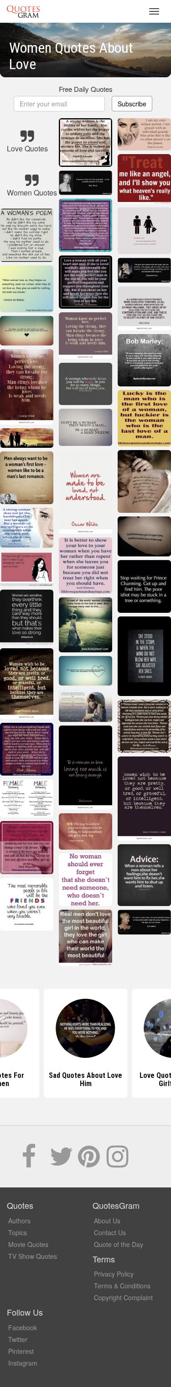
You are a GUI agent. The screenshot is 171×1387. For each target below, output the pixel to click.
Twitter (17, 1339)
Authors (19, 1220)
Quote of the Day (118, 1244)
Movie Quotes (28, 1244)
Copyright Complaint (123, 1297)
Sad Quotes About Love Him (85, 1079)
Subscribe (132, 103)
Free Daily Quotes (86, 89)
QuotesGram (23, 11)
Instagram (22, 1362)
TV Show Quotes (32, 1256)
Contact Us (110, 1232)
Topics (17, 1232)
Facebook (22, 1327)
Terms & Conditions (122, 1285)
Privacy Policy (114, 1273)
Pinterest (21, 1351)
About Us (107, 1220)
